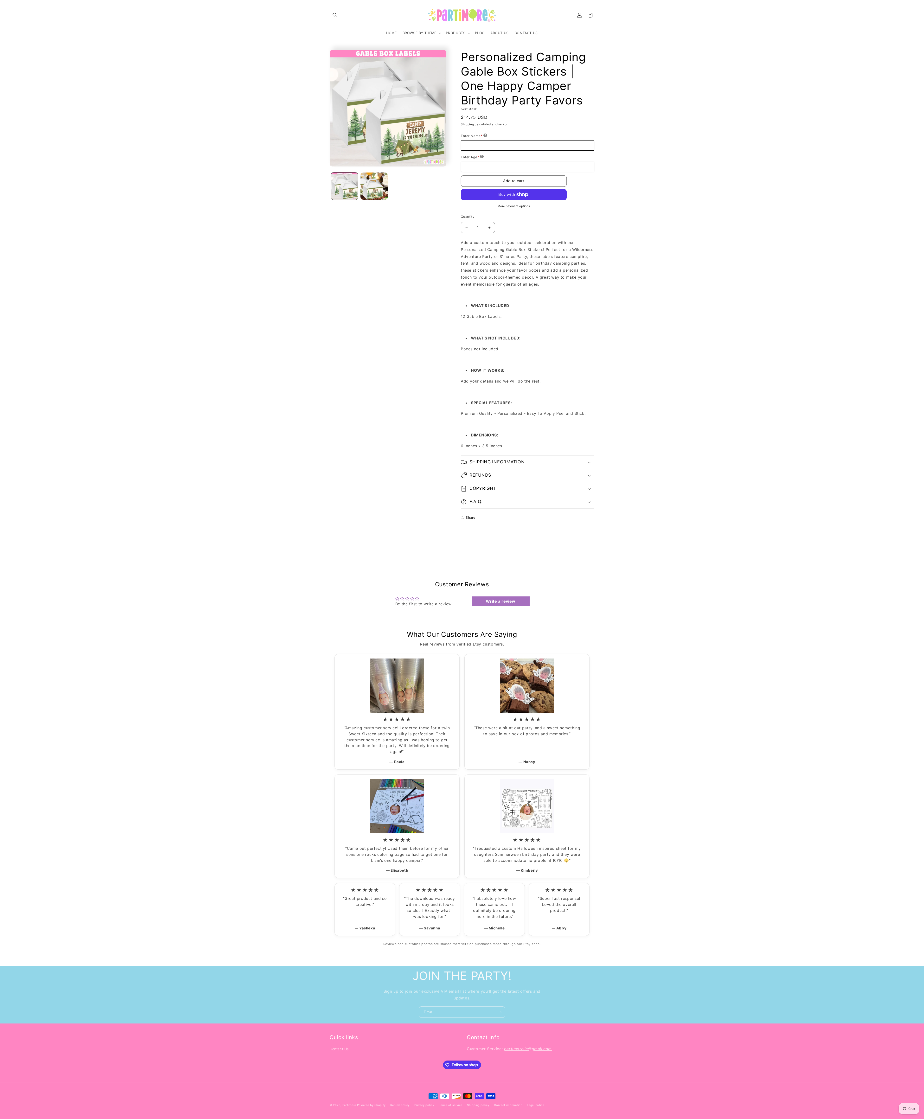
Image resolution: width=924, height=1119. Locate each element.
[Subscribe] (499, 1012)
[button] (335, 15)
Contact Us (339, 1049)
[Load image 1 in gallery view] (344, 186)
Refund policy (400, 1104)
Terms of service (450, 1104)
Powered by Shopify (371, 1105)
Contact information (508, 1104)
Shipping (467, 124)
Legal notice (535, 1104)
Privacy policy (424, 1104)
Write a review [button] (500, 601)
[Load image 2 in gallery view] (374, 186)
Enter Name (471, 136)
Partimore (349, 1105)
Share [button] (470, 517)
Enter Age (470, 157)
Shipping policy (478, 1104)
